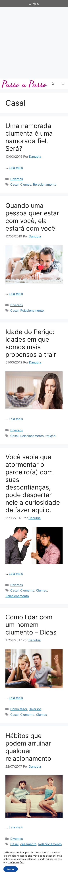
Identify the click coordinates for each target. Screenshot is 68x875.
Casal (14, 184)
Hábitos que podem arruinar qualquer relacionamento (28, 747)
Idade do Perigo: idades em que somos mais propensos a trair (30, 343)
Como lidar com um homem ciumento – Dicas (30, 624)
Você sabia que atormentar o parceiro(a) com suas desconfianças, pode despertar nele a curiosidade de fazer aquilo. (32, 483)
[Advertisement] (34, 43)
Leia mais (16, 168)
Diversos (16, 179)
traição (50, 436)
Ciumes (25, 184)
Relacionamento (44, 184)
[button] (53, 84)
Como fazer (18, 709)
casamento (28, 844)
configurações (16, 862)
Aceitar (10, 869)
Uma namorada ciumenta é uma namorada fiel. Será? (29, 137)
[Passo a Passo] (24, 84)
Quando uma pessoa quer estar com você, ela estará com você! (32, 217)
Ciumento (27, 590)
